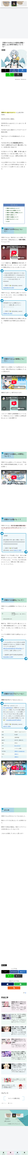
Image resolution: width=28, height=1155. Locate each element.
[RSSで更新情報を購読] (14, 987)
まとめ (7, 221)
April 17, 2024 (7, 726)
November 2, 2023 (8, 657)
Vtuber (4, 965)
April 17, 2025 (17, 550)
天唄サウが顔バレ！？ (11, 214)
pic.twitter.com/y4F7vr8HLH (13, 720)
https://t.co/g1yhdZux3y (9, 648)
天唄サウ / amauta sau (19, 751)
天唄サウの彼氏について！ (12, 217)
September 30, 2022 (8, 287)
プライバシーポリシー (20, 1119)
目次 (12, 205)
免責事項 (7, 1119)
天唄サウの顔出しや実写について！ (14, 212)
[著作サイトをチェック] (7, 984)
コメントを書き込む (14, 1098)
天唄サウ (16, 754)
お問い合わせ (7, 1121)
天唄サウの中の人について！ (13, 208)
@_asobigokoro (8, 707)
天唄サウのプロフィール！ (12, 219)
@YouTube (19, 648)
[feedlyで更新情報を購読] (20, 984)
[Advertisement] (14, 23)
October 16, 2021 (7, 313)
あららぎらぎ (17, 745)
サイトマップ (21, 1121)
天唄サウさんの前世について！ (13, 210)
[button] (18, 74)
